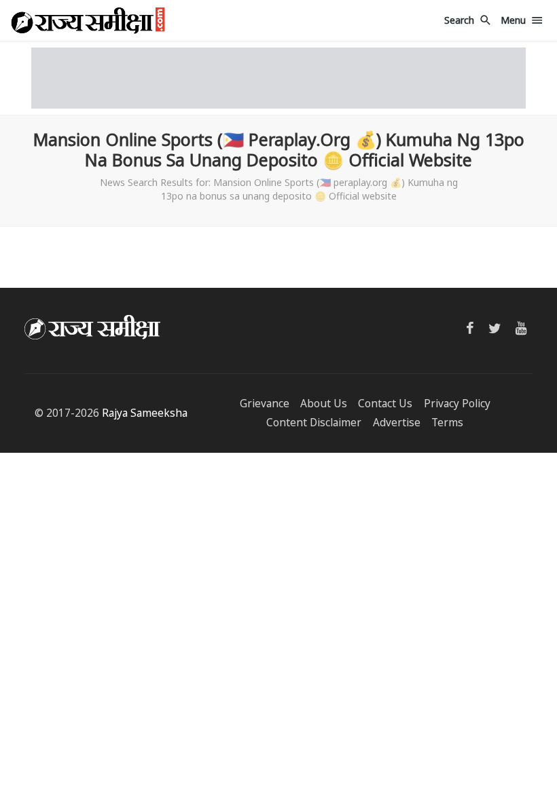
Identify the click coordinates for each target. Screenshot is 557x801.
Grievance (264, 403)
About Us (323, 403)
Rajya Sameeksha (144, 413)
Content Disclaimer (313, 422)
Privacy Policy (457, 403)
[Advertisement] (278, 78)
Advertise (396, 422)
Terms (447, 422)
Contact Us (385, 403)
